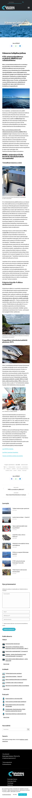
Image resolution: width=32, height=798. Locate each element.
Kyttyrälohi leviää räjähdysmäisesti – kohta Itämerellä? (16, 659)
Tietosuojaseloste (7, 762)
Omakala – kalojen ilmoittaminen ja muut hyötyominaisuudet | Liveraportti (15, 655)
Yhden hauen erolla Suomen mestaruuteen (19, 570)
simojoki (19, 470)
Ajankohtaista (12, 464)
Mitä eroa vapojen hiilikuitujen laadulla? (20, 553)
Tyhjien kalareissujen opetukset (20, 508)
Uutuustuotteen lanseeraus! (12, 643)
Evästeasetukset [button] (6, 794)
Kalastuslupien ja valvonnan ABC (13, 698)
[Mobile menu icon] (29, 8)
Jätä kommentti (24, 464)
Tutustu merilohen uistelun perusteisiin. (12, 455)
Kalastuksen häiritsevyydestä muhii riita (15, 713)
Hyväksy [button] (15, 794)
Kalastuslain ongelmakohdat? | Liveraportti (16, 651)
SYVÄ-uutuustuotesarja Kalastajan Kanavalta (18, 562)
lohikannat (9, 468)
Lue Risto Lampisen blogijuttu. (10, 452)
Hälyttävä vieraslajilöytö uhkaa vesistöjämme (20, 544)
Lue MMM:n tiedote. (7, 449)
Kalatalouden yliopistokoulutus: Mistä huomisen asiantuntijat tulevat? (15, 710)
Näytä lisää (6, 664)
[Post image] (7, 511)
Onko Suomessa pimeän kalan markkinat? (15, 701)
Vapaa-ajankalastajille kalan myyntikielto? (19, 526)
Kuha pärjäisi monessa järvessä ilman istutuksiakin (14, 705)
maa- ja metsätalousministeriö (22, 468)
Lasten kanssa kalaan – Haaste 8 (20, 517)
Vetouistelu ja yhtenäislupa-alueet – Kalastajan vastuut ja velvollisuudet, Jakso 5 (16, 647)
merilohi (15, 470)
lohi (4, 468)
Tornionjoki (24, 470)
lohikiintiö (13, 468)
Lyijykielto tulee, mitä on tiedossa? (18, 535)
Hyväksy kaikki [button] (22, 794)
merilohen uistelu (9, 470)
